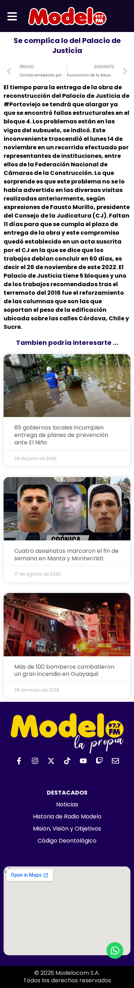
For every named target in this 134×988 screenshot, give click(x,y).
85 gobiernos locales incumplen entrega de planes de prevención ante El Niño (61, 435)
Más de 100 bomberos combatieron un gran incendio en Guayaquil (64, 670)
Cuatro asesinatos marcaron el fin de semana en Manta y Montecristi (66, 554)
